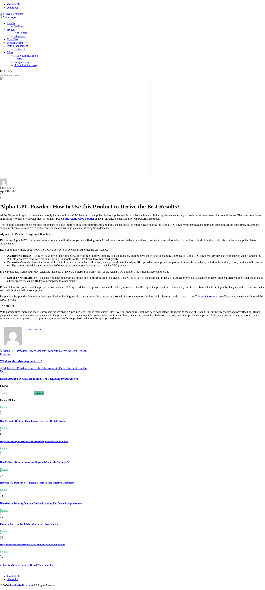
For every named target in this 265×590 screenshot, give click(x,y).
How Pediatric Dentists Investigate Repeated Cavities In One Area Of (34, 462)
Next (3, 371)
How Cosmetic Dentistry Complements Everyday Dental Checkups (33, 421)
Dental (18, 58)
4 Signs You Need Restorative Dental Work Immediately (28, 565)
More (10, 52)
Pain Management (17, 45)
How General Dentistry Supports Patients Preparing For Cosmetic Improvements (41, 503)
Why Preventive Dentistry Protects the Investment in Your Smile (32, 544)
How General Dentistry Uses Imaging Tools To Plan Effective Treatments (37, 482)
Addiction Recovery (25, 65)
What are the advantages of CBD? (21, 361)
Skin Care (20, 36)
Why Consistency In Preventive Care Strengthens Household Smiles (34, 441)
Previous (5, 354)
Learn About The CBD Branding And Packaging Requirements (39, 378)
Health (11, 23)
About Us (12, 7)
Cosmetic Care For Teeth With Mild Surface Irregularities (29, 524)
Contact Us (13, 4)
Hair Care (12, 39)
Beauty (11, 29)
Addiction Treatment (26, 55)
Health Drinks (15, 42)
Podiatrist (19, 49)
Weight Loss (21, 62)
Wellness (19, 26)
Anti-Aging (21, 32)
